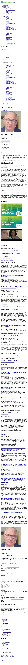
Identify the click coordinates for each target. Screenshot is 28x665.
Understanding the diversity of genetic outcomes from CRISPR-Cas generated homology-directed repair (13, 499)
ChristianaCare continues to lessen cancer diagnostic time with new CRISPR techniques (14, 398)
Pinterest (5, 621)
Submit (2, 601)
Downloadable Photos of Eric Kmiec (11, 253)
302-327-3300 (4, 614)
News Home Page (10, 65)
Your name (3, 563)
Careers (7, 21)
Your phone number (5, 591)
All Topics (5, 16)
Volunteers (8, 41)
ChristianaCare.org (7, 629)
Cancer (7, 18)
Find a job (5, 633)
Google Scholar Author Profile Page (11, 250)
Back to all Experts (5, 110)
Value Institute (9, 97)
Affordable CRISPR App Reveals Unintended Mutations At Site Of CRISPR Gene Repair (14, 287)
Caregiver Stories (7, 13)
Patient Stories (6, 6)
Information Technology (11, 29)
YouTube (5, 624)
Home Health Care (10, 27)
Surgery (7, 40)
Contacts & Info (9, 8)
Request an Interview (10, 10)
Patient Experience (10, 33)
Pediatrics (8, 34)
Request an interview (7, 641)
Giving (7, 26)
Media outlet (3, 573)
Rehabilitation (9, 37)
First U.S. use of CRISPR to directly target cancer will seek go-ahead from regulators (13, 361)
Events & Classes (7, 632)
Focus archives (6, 635)
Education (8, 22)
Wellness (5, 15)
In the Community (10, 28)
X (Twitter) (5, 623)
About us (5, 643)
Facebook (8, 56)
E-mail (7, 57)
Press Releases (9, 12)
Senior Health (9, 39)
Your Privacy (6, 648)
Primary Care (9, 35)
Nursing (7, 32)
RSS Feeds (5, 644)
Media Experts (9, 11)
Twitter (7, 54)
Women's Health (9, 44)
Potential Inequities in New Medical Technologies (12, 335)
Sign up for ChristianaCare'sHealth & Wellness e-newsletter (7, 656)
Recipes (7, 91)
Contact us (5, 645)
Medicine (8, 30)
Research (8, 38)
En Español (5, 630)
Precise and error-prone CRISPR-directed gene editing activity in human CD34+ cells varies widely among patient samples (14, 465)
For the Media (6, 7)
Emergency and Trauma (11, 23)
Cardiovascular (9, 19)
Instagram (5, 620)
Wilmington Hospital (10, 43)
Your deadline (4, 568)
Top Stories (5, 5)
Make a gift (5, 634)
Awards (7, 17)
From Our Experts (10, 24)
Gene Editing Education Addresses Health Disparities (13, 306)
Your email (3, 592)
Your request (3, 577)
